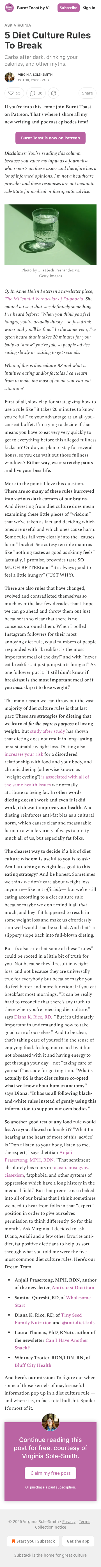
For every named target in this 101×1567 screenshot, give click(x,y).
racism (59, 1167)
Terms (84, 1521)
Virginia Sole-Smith (35, 75)
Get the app (78, 1541)
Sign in (89, 7)
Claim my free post (50, 1473)
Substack (22, 1555)
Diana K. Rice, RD (32, 1017)
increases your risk (23, 754)
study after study (48, 731)
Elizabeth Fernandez (56, 270)
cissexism (14, 1175)
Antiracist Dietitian (73, 1287)
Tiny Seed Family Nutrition (48, 1319)
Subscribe (68, 7)
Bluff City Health (33, 1365)
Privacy (68, 1521)
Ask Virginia (17, 25)
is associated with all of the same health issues (46, 780)
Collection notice (50, 1527)
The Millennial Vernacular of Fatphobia (43, 299)
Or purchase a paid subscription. (50, 1487)
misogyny (78, 1167)
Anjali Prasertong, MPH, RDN (38, 1156)
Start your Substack (36, 1541)
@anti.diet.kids (78, 1322)
